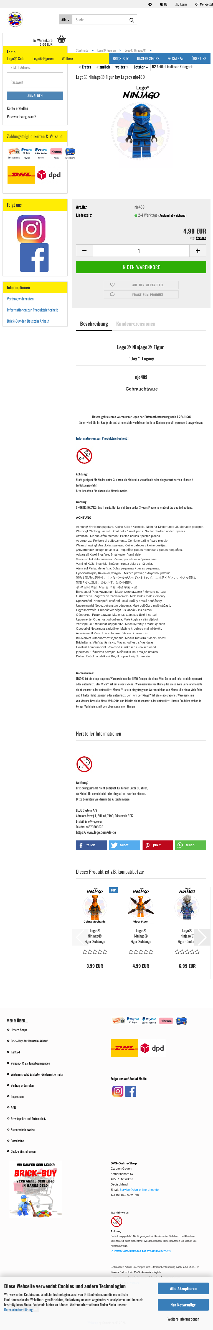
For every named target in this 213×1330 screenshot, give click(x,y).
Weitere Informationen (183, 1319)
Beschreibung (94, 323)
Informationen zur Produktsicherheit (32, 310)
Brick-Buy (121, 58)
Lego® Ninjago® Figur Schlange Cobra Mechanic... (95, 936)
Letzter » (141, 67)
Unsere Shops (19, 1029)
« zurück (103, 67)
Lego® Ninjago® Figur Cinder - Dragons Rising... (187, 936)
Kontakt (15, 1052)
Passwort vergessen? (21, 116)
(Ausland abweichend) (172, 215)
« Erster (85, 67)
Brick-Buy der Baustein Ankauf (28, 321)
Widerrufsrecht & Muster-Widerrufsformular (37, 1074)
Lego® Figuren (43, 58)
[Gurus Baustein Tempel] (28, 19)
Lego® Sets (15, 58)
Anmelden (35, 95)
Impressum (17, 1096)
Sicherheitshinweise (23, 1129)
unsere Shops (148, 58)
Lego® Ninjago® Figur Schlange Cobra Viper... (141, 936)
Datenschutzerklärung (18, 1309)
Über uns (199, 58)
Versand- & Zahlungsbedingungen (30, 1063)
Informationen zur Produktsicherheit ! (102, 438)
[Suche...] (131, 20)
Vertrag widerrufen (20, 299)
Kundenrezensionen (135, 323)
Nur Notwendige (183, 1305)
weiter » (121, 67)
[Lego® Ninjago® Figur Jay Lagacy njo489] (141, 126)
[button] (163, 4)
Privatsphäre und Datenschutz (28, 1118)
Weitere (67, 58)
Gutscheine (17, 1140)
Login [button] (183, 4)
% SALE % (175, 58)
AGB (13, 1107)
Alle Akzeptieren (183, 1288)
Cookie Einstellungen (23, 1151)
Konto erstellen (17, 108)
